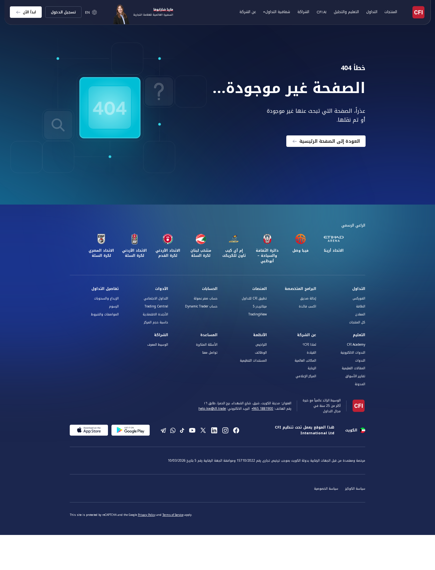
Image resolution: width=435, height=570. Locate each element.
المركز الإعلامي (306, 376)
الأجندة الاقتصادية (155, 314)
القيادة (311, 353)
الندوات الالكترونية (352, 353)
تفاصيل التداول (105, 289)
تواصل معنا (210, 353)
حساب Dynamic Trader (201, 306)
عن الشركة (306, 335)
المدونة (360, 384)
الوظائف (261, 353)
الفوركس (359, 298)
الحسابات (210, 289)
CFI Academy (356, 345)
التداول (358, 289)
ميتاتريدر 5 (260, 306)
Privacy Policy (146, 514)
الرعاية (312, 368)
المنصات (259, 289)
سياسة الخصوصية (326, 489)
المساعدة (209, 335)
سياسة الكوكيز (355, 489)
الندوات (360, 360)
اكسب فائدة (307, 306)
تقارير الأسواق (355, 376)
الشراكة (303, 11)
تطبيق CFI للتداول (254, 298)
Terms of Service (172, 514)
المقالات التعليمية (353, 368)
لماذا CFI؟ (309, 345)
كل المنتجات (357, 322)
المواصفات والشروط (105, 314)
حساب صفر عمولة (206, 298)
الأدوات (161, 289)
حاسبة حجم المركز (156, 322)
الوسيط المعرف (157, 345)
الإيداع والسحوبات (106, 298)
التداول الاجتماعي (156, 298)
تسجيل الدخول (63, 12)
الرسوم (114, 306)
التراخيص (261, 345)
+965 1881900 (262, 409)
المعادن (360, 314)
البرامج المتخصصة (300, 289)
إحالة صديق (308, 298)
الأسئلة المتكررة (207, 345)
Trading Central (156, 306)
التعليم (359, 335)
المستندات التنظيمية (253, 360)
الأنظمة (260, 335)
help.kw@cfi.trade (212, 409)
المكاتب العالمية (305, 360)
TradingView (257, 314)
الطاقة (360, 306)
